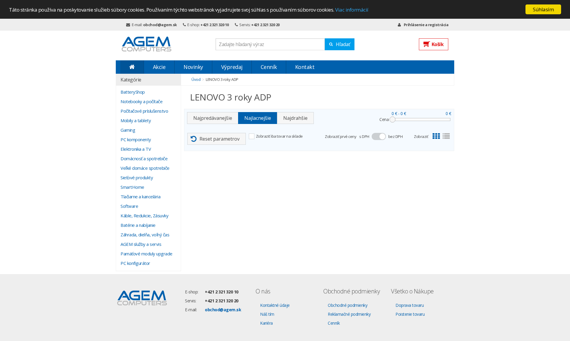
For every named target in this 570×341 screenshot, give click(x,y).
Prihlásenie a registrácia (426, 24)
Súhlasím (543, 9)
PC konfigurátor (135, 263)
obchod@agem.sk (160, 24)
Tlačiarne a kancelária (140, 196)
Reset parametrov (220, 139)
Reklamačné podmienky (349, 314)
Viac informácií (351, 9)
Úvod (195, 79)
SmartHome (132, 187)
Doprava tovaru (409, 305)
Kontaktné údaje (275, 305)
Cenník (269, 66)
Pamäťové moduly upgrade (146, 253)
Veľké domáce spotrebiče (145, 168)
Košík (438, 44)
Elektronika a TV (136, 149)
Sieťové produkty (137, 177)
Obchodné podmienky (347, 305)
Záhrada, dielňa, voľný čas (145, 234)
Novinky (193, 66)
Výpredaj (232, 66)
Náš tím (267, 314)
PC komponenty (136, 139)
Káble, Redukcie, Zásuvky (144, 215)
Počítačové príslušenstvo (144, 111)
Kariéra (266, 323)
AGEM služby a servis (141, 244)
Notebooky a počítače (141, 101)
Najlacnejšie (257, 118)
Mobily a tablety (136, 120)
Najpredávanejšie (212, 118)
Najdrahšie (295, 118)
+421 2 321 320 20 (265, 24)
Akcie (159, 66)
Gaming (128, 130)
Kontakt (305, 66)
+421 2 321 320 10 (214, 24)
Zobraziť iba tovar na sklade (279, 136)
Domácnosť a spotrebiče (144, 158)
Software (129, 206)
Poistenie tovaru (410, 314)
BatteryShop (133, 92)
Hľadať (343, 44)
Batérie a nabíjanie (138, 225)
